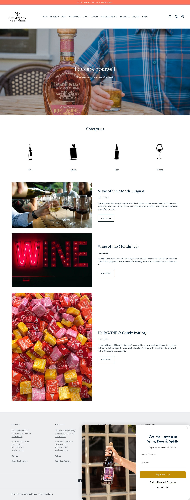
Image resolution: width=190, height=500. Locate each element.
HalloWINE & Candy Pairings (122, 333)
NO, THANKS (163, 488)
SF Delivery (124, 16)
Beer (64, 16)
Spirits (86, 16)
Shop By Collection (109, 16)
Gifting (95, 16)
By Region (54, 16)
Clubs (144, 16)
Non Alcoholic (74, 16)
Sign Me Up (163, 475)
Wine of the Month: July (118, 246)
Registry (135, 16)
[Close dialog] (187, 427)
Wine (45, 16)
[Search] (176, 17)
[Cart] (183, 17)
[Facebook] (80, 481)
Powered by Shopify (46, 494)
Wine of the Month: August (121, 191)
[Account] (170, 17)
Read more (106, 218)
